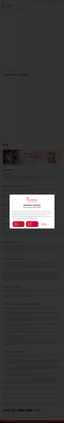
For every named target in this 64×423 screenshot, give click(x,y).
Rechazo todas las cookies (30, 224)
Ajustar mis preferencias (43, 224)
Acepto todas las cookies (16, 224)
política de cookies (31, 216)
